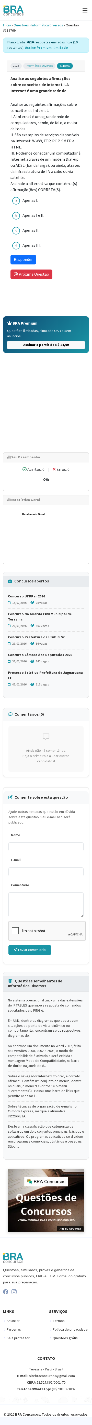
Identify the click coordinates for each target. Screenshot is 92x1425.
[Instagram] (14, 1291)
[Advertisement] (46, 402)
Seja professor (18, 1338)
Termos (59, 1321)
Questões (21, 25)
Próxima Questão (33, 274)
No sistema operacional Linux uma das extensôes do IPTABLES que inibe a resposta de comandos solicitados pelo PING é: (45, 1005)
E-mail (16, 860)
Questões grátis (65, 1338)
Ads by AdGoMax (70, 1228)
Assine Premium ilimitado (46, 47)
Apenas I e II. (33, 215)
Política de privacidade (70, 1329)
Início (7, 25)
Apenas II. (30, 230)
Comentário (20, 885)
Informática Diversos (47, 25)
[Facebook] (5, 1291)
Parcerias (14, 1329)
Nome (15, 835)
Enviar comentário (31, 949)
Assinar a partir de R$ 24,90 (46, 344)
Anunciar (13, 1321)
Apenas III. (31, 245)
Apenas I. (30, 200)
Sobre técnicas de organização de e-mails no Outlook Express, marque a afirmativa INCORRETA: (42, 1111)
